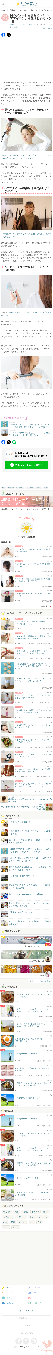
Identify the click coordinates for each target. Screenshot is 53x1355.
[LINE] (14, 443)
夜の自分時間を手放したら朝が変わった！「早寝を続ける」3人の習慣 (29, 886)
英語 (16, 1212)
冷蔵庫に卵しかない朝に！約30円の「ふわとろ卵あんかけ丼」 (30, 832)
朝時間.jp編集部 (47, 28)
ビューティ (37, 1298)
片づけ (15, 1227)
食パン (46, 1212)
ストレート (11, 487)
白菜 (5, 1222)
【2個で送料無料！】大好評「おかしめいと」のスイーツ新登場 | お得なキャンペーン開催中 (30, 850)
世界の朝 (10, 1303)
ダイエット (7, 1217)
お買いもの (37, 1303)
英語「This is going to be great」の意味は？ (27, 894)
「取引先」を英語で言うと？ (20, 912)
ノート (6, 1227)
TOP (8, 1288)
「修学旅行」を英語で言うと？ (21, 876)
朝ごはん (7, 1212)
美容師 (46, 487)
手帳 (39, 1222)
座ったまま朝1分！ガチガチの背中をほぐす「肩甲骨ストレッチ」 (30, 922)
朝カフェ (37, 1293)
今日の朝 (37, 1288)
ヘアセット (38, 487)
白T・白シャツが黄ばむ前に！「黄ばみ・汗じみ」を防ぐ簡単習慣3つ (30, 841)
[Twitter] (9, 36)
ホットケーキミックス (39, 1217)
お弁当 (25, 1212)
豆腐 (13, 1222)
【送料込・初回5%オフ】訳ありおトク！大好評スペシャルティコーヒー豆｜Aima (30, 859)
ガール (4, 487)
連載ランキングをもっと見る (40, 981)
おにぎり (35, 1212)
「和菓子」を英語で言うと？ (20, 822)
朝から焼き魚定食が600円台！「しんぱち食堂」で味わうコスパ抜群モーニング (30, 868)
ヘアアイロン (20, 487)
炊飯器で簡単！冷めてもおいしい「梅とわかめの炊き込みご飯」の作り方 (27, 904)
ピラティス (20, 1217)
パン (32, 1222)
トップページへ (26, 1310)
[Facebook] (3, 36)
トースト (22, 1222)
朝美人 (9, 1298)
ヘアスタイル (29, 487)
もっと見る (44, 606)
